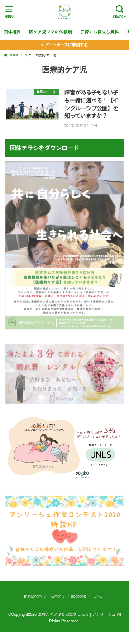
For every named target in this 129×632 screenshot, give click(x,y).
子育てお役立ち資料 (99, 32)
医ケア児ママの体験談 (50, 32)
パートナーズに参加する (66, 45)
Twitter (55, 596)
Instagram (33, 596)
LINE (98, 596)
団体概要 (12, 32)
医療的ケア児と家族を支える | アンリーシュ (77, 614)
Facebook (77, 596)
